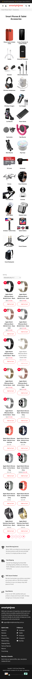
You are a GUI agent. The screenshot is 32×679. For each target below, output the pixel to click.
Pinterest (21, 636)
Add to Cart (10, 304)
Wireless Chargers (9, 106)
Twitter (21, 633)
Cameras (22, 199)
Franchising (4, 651)
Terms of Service (6, 646)
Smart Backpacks (9, 262)
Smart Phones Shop (6, 10)
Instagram (22, 638)
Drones (9, 184)
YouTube (21, 641)
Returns (3, 649)
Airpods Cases (22, 215)
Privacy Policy (5, 638)
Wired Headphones (23, 75)
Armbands (22, 168)
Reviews (3, 633)
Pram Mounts (9, 199)
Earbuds (9, 75)
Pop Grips (22, 153)
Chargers (22, 90)
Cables (9, 59)
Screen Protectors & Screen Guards (22, 42)
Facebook (21, 630)
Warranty (4, 636)
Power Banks (22, 121)
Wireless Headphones (9, 90)
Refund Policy (5, 641)
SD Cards (9, 168)
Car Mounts (9, 121)
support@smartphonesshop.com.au (13, 622)
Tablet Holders (22, 231)
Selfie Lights (9, 215)
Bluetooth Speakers (22, 59)
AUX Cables (9, 246)
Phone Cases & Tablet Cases (9, 42)
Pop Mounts (22, 137)
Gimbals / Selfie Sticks (9, 231)
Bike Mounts (9, 153)
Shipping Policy (5, 643)
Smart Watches (22, 184)
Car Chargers (22, 106)
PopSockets (9, 137)
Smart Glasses (23, 246)
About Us (4, 630)
